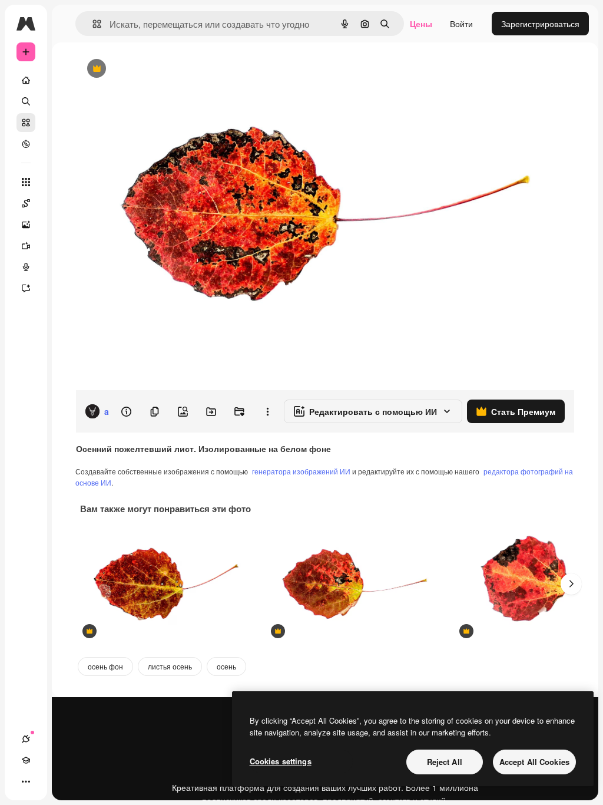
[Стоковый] (25, 122)
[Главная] (25, 80)
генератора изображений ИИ (301, 471)
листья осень (170, 666)
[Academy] (25, 760)
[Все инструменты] (25, 182)
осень (226, 666)
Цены (421, 23)
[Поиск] (25, 101)
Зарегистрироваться (540, 23)
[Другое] (25, 781)
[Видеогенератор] (25, 245)
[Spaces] (25, 203)
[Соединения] (25, 739)
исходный (154, 69)
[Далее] (571, 584)
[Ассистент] (25, 288)
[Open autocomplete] (92, 23)
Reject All (444, 761)
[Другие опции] (267, 411)
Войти (461, 23)
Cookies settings (281, 761)
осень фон (105, 666)
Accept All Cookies (534, 761)
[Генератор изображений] (25, 224)
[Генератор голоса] (25, 267)
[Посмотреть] (25, 143)
